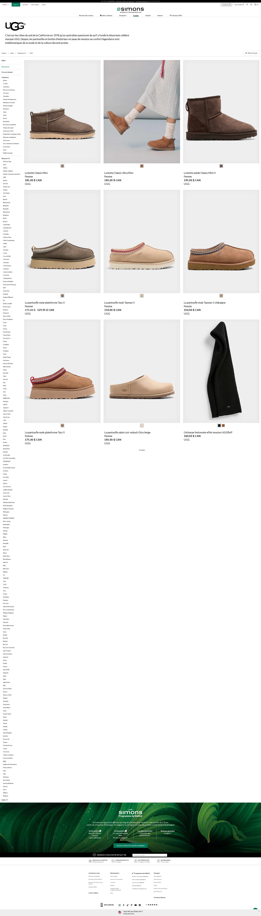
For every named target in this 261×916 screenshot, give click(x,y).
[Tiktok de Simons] (127, 905)
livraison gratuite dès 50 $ (125, 1)
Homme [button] (148, 15)
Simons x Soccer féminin (160, 888)
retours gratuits (142, 1)
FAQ (111, 893)
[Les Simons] (130, 811)
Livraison (112, 882)
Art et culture (157, 882)
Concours (138, 882)
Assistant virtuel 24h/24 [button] (95, 879)
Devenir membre (140, 876)
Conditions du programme (139, 888)
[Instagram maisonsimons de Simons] (120, 905)
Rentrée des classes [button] (86, 15)
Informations (114, 873)
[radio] (62, 166)
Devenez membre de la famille (131, 845)
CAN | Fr (5, 4)
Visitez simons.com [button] (128, 913)
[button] (226, 5)
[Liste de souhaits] (247, 5)
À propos (157, 873)
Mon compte (238, 4)
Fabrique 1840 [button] (176, 15)
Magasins (16, 4)
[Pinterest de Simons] (131, 905)
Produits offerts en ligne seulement (115, 889)
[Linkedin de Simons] (140, 905)
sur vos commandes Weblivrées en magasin (120, 834)
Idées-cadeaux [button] (107, 15)
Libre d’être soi (158, 891)
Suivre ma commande (116, 879)
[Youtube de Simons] (136, 905)
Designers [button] (123, 15)
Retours (112, 885)
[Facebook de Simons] (124, 905)
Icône (4, 60)
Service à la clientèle (94, 876)
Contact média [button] (93, 887)
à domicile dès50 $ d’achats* (145, 833)
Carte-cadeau (35, 4)
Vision (43, 4)
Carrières (25, 4)
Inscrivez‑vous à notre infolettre (111, 855)
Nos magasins (157, 876)
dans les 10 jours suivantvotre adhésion (94, 834)
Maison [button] (160, 15)
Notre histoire (158, 879)
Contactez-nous (94, 873)
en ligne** (168, 832)
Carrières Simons (160, 897)
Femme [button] (136, 15)
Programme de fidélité (130, 816)
